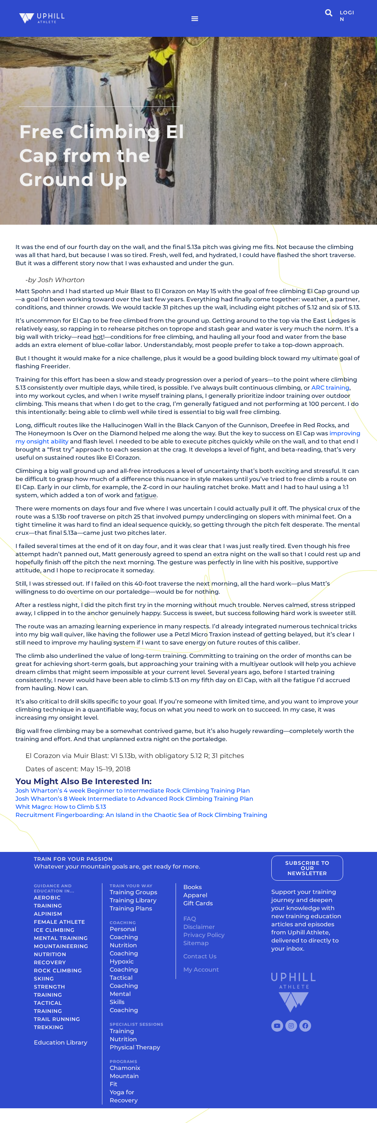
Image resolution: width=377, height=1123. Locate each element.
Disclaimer (199, 926)
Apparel (195, 895)
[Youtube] (277, 1026)
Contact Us (199, 956)
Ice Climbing (54, 930)
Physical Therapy (135, 1047)
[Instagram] (291, 1026)
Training (122, 1031)
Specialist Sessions (136, 1024)
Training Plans (131, 908)
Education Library (60, 1042)
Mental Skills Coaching (124, 1002)
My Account (201, 969)
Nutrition (50, 954)
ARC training (330, 387)
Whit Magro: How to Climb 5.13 (60, 806)
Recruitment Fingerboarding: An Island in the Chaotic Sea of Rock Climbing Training (141, 814)
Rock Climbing (58, 970)
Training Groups (133, 892)
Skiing (44, 978)
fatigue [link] (145, 495)
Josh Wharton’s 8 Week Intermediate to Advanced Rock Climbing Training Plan (134, 798)
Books (192, 887)
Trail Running (57, 1019)
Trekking (49, 1027)
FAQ (189, 918)
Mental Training (61, 938)
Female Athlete (59, 922)
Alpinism (48, 913)
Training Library (133, 900)
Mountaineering (61, 946)
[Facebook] (305, 1026)
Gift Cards (198, 903)
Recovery (50, 962)
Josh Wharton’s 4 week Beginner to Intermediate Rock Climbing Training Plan (132, 790)
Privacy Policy (204, 934)
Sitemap (196, 943)
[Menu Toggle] (195, 18)
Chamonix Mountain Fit (125, 1076)
